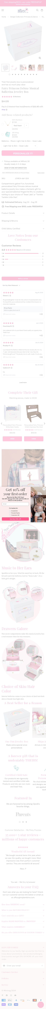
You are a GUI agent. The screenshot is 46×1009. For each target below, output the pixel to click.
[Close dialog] (44, 488)
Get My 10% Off (15, 519)
